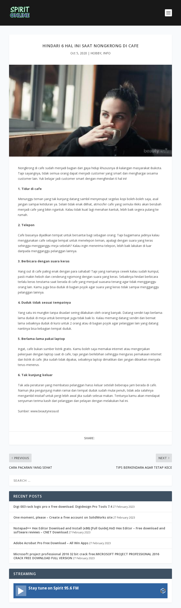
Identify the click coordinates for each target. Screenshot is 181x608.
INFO (107, 53)
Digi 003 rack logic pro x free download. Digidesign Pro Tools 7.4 (62, 506)
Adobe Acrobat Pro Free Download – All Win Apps (50, 543)
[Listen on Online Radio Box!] (163, 591)
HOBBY (95, 53)
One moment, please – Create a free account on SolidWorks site (63, 517)
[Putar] (21, 590)
